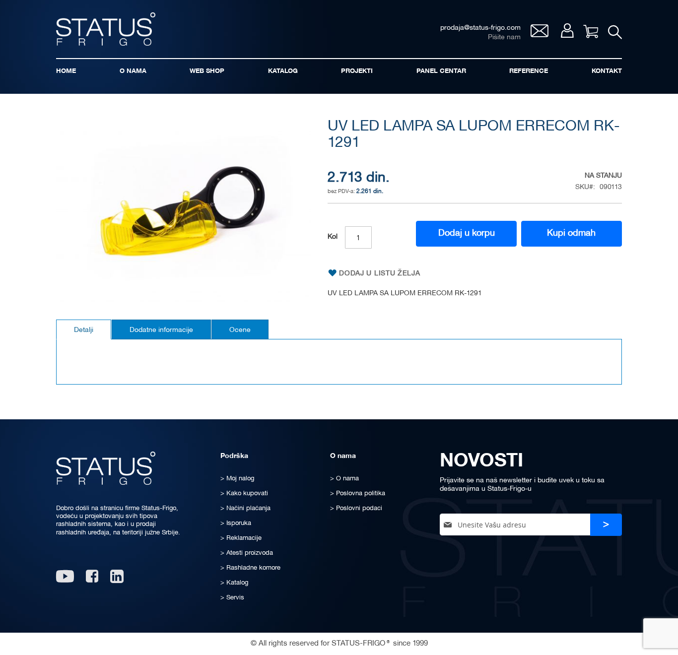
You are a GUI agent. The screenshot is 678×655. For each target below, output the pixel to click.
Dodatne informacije (161, 330)
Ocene (240, 330)
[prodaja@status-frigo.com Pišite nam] (539, 34)
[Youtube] (65, 580)
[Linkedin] (118, 580)
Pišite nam (504, 37)
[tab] (83, 329)
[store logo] (105, 29)
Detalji (83, 330)
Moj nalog (567, 30)
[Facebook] (92, 580)
